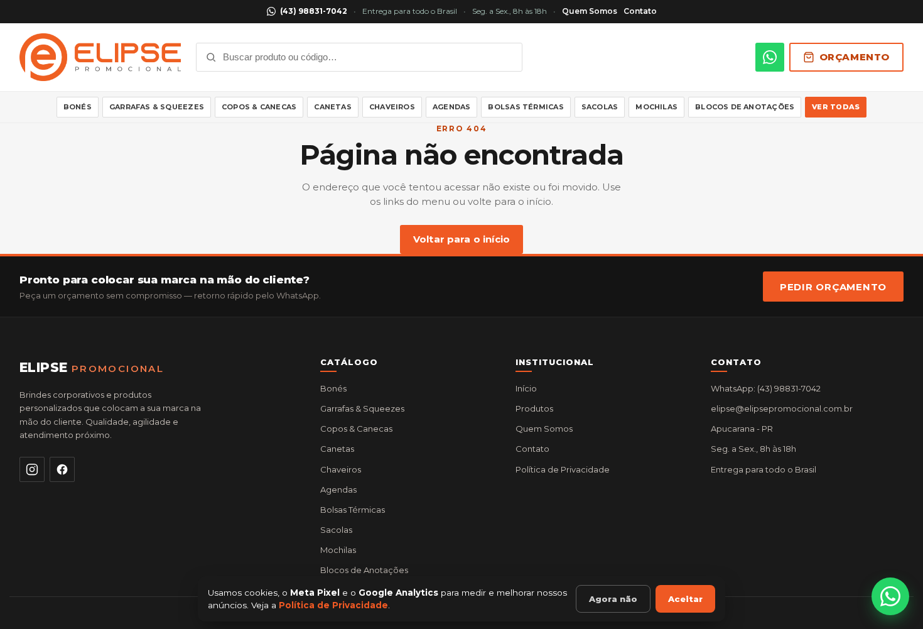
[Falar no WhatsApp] (890, 596)
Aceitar (685, 599)
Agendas (452, 106)
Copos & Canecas (259, 106)
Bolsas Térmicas (525, 106)
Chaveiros (392, 106)
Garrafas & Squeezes (156, 106)
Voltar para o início (461, 239)
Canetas (333, 106)
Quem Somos (589, 11)
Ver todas (836, 106)
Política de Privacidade (562, 469)
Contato (640, 11)
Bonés (77, 106)
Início (526, 388)
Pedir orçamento (833, 287)
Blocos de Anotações (744, 106)
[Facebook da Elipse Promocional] (62, 469)
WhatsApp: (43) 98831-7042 (766, 388)
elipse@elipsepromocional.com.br (782, 408)
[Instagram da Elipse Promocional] (32, 469)
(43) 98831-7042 (313, 11)
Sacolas (599, 106)
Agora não (613, 599)
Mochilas (656, 106)
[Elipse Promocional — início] (100, 57)
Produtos (534, 408)
